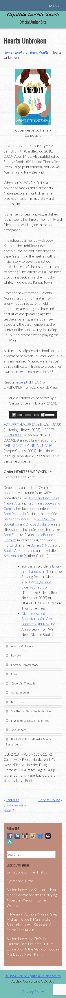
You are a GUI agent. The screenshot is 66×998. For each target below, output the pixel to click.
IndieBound (44, 535)
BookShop (11, 535)
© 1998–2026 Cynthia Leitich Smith (33, 976)
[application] (33, 415)
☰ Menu (52, 6)
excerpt (21, 382)
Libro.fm (10, 540)
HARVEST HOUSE (17, 424)
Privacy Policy (33, 992)
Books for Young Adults (31, 52)
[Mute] (43, 415)
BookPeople (13, 514)
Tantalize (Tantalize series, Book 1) (16, 805)
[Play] (14, 415)
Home (8, 52)
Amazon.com (13, 556)
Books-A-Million (16, 550)
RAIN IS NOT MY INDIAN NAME (28, 445)
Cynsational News (20, 881)
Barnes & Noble (42, 545)
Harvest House (49, 800)
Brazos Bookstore (39, 524)
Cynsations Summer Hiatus (27, 872)
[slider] (50, 414)
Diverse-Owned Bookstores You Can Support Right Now (36, 618)
